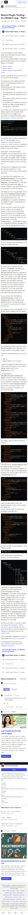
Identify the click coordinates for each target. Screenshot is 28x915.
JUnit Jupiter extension (12, 144)
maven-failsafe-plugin (8, 509)
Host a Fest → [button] (6, 878)
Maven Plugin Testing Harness (12, 70)
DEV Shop (18, 899)
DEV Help (19, 892)
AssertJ (3, 379)
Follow (14, 769)
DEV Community (6, 885)
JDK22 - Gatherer (9, 818)
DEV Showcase (8, 897)
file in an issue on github (16, 638)
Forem (7, 903)
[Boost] (22, 912)
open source (16, 903)
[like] (4, 704)
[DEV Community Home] (6, 2)
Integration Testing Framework (13, 118)
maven (17, 21)
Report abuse (19, 707)
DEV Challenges (11, 890)
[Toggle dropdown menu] (25, 695)
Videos (22, 890)
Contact (20, 897)
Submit (6, 689)
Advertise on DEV (7, 895)
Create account (21, 2)
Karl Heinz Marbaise (11, 6)
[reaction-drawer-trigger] (4, 912)
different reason (19, 75)
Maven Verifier (7, 68)
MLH (24, 899)
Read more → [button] (6, 756)
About (15, 897)
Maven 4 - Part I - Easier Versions (10, 812)
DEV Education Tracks (10, 892)
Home (4, 890)
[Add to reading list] (16, 912)
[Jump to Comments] (10, 912)
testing (23, 21)
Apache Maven (12, 211)
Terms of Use (23, 901)
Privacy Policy (15, 901)
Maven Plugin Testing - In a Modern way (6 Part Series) (13, 27)
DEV (8, 905)
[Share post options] (25, 912)
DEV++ (18, 890)
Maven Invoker (7, 66)
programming (5, 21)
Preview (14, 689)
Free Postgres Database (9, 899)
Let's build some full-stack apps (11, 732)
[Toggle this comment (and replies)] (2, 698)
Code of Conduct (9, 707)
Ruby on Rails (14, 906)
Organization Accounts (18, 895)
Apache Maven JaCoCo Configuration (12, 824)
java (12, 21)
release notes (5, 633)
